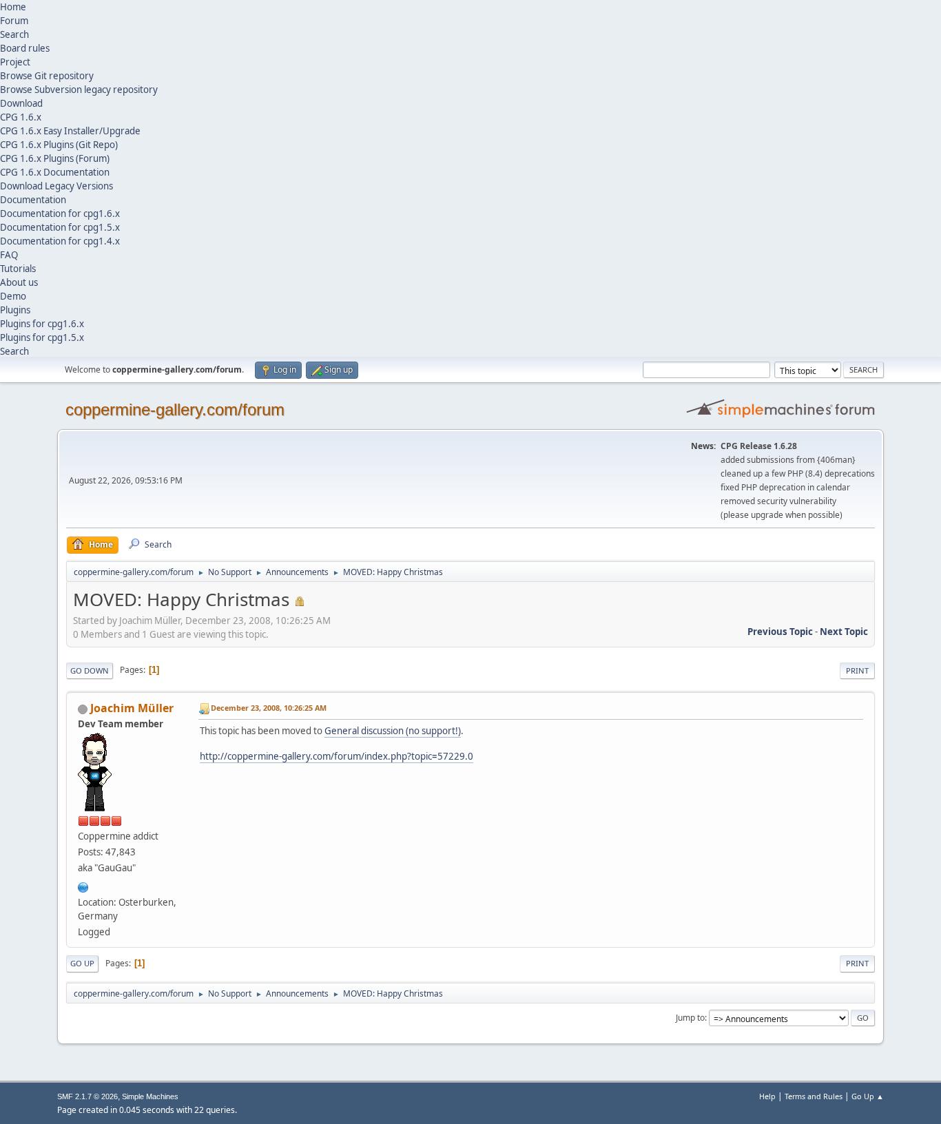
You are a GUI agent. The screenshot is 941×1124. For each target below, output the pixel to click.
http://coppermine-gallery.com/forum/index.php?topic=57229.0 (336, 756)
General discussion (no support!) (392, 731)
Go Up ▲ (867, 1096)
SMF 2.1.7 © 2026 (87, 1096)
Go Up (82, 963)
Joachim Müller (132, 708)
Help (767, 1096)
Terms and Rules (813, 1096)
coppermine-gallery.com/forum (175, 409)
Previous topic (780, 631)
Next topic (844, 631)
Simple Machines (150, 1096)
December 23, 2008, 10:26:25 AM (269, 707)
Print (857, 670)
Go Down (89, 670)
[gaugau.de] (83, 886)
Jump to (690, 1017)
